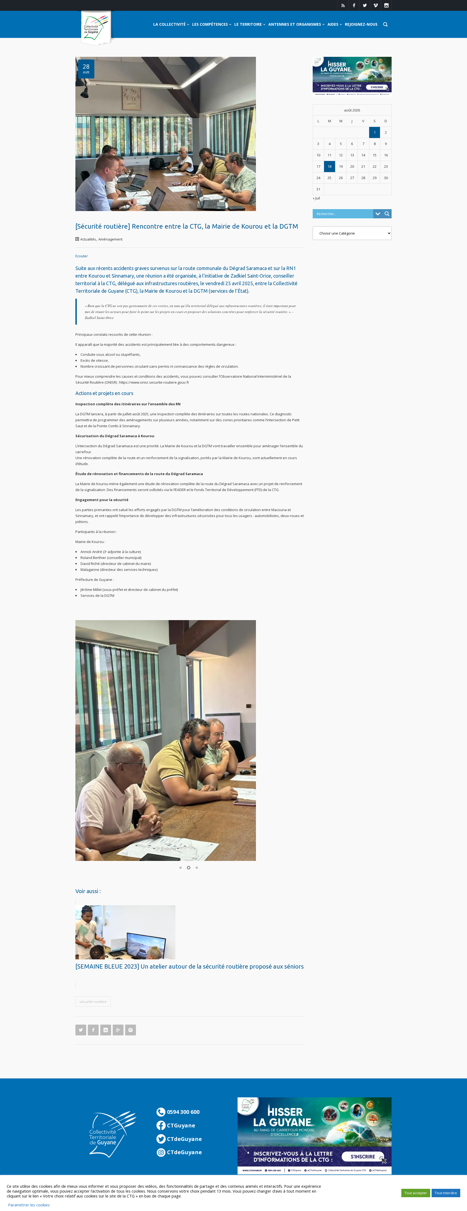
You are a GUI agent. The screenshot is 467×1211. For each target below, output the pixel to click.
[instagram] (386, 5)
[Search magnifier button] (387, 213)
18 (329, 166)
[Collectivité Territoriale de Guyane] (96, 28)
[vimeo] (375, 5)
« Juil (316, 198)
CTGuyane (180, 1125)
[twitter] (364, 5)
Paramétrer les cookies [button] (29, 1204)
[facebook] (353, 5)
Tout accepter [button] (416, 1192)
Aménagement (110, 239)
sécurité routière (93, 1001)
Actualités (88, 239)
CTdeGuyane (184, 1139)
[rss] (343, 5)
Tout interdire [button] (446, 1192)
